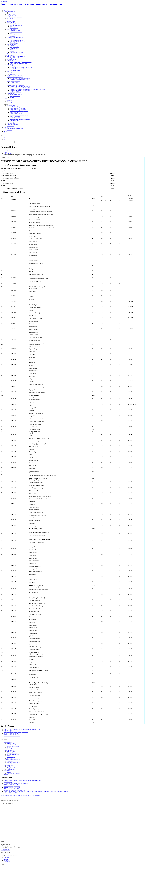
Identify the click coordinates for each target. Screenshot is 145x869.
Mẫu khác (12, 97)
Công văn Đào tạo (8, 730)
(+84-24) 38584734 (5, 850)
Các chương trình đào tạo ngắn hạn (15, 37)
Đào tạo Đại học (10, 22)
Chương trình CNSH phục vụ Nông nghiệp (20, 90)
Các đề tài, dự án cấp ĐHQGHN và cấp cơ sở (21, 67)
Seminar (12, 83)
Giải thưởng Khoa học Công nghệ (15, 77)
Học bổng (12, 45)
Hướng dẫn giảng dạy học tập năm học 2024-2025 (16, 732)
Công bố (9, 71)
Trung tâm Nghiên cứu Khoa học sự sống (20, 119)
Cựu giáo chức (10, 126)
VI (4, 138)
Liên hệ (5, 132)
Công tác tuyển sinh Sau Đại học (17, 41)
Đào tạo (5, 152)
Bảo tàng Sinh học (14, 120)
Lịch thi (11, 26)
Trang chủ (6, 10)
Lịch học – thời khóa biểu (16, 25)
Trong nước (12, 74)
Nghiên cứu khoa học (9, 55)
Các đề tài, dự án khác (15, 70)
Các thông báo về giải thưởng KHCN (19, 79)
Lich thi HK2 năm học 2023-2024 (12, 734)
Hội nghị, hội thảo (14, 82)
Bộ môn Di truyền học (15, 107)
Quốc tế (11, 72)
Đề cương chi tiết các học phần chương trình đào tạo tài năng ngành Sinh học (22, 729)
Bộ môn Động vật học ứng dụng (17, 108)
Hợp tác (5, 98)
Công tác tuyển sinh (11, 38)
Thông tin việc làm (14, 47)
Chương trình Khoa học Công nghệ (15, 85)
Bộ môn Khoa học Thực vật (16, 112)
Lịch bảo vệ (12, 36)
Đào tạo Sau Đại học (12, 29)
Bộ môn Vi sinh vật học (15, 117)
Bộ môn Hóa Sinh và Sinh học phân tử (19, 111)
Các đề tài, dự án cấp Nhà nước (17, 66)
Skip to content (4, 1)
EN (4, 139)
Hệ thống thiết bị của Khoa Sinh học (18, 63)
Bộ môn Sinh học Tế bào (16, 113)
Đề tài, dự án (10, 64)
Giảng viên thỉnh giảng (12, 124)
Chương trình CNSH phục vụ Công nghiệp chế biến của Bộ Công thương (27, 89)
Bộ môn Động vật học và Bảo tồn (18, 109)
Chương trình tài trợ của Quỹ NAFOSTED (20, 86)
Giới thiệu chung (11, 14)
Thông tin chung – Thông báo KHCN (16, 56)
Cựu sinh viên (10, 49)
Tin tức (5, 131)
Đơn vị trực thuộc (11, 105)
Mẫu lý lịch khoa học (15, 96)
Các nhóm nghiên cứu (12, 59)
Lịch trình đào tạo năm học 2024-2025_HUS (14, 790)
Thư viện (9, 53)
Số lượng (12, 51)
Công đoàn (9, 130)
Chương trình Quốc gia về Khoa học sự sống (20, 87)
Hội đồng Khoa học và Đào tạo (14, 17)
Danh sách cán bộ (11, 123)
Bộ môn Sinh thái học (15, 116)
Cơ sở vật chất (10, 60)
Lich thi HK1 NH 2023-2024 (11, 733)
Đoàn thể (6, 127)
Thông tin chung (11, 21)
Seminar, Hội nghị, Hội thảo (13, 81)
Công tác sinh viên (11, 44)
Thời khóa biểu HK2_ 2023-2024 (12, 736)
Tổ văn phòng (13, 121)
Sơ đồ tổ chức (10, 18)
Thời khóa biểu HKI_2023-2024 (11, 788)
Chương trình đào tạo (15, 23)
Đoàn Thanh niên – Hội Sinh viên (15, 128)
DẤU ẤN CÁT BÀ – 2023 (10, 792)
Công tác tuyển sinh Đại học (16, 40)
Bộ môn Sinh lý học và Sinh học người (19, 115)
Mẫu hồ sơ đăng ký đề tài (16, 94)
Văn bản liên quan (14, 28)
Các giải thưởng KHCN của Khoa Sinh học (20, 78)
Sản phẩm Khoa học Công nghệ (14, 75)
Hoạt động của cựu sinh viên (16, 52)
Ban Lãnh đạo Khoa (11, 15)
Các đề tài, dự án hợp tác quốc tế (17, 68)
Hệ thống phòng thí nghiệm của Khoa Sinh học (21, 62)
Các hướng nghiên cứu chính (14, 58)
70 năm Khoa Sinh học (9, 11)
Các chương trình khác (15, 92)
